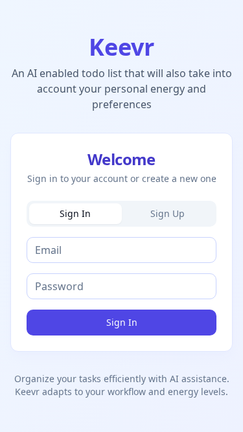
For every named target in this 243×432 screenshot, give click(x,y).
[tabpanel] (121, 286)
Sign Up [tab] (167, 213)
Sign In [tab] (75, 213)
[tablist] (121, 214)
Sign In (121, 322)
